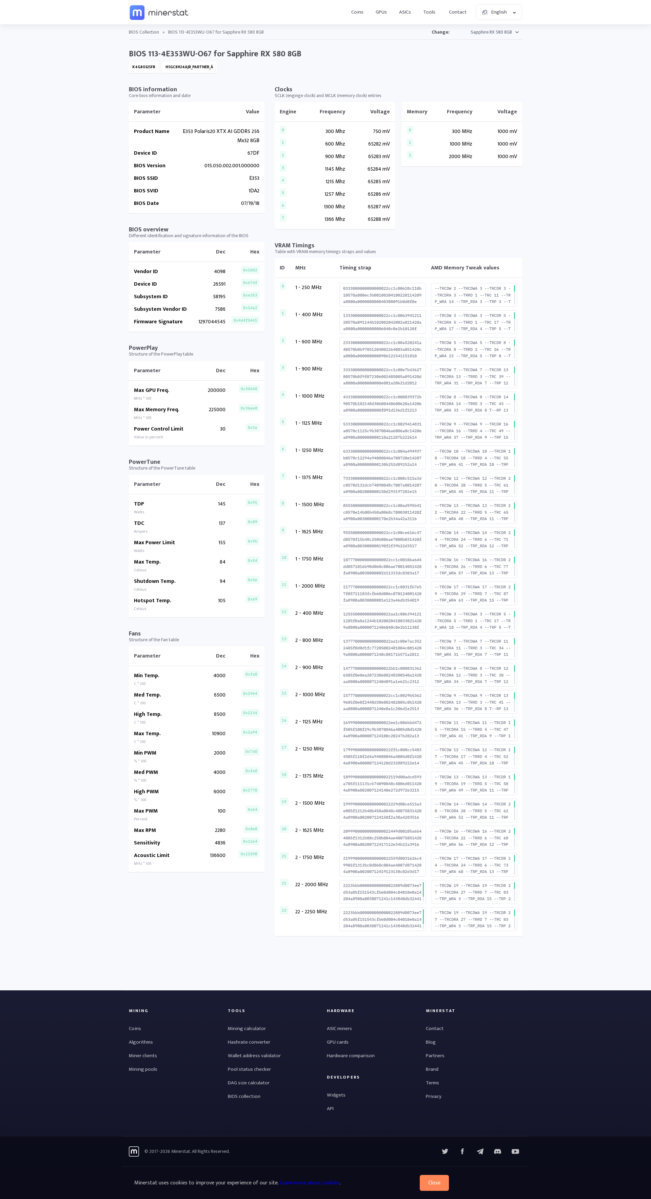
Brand (432, 1069)
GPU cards (338, 1042)
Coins (357, 12)
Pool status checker (249, 1069)
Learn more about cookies (310, 1182)
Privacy (433, 1096)
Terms (432, 1083)
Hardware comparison (351, 1055)
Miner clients (143, 1055)
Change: (441, 32)
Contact (458, 12)
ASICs (405, 12)
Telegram (480, 1151)
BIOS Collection (144, 32)
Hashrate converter (249, 1042)
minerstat (159, 12)
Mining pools (143, 1069)
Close (434, 1182)
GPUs (381, 12)
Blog (431, 1042)
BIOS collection (244, 1096)
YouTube (498, 1151)
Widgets (336, 1095)
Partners (435, 1055)
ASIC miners (339, 1028)
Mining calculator (247, 1028)
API (330, 1108)
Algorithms (141, 1042)
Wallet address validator (254, 1055)
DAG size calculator (249, 1083)
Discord (515, 1151)
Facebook (462, 1151)
